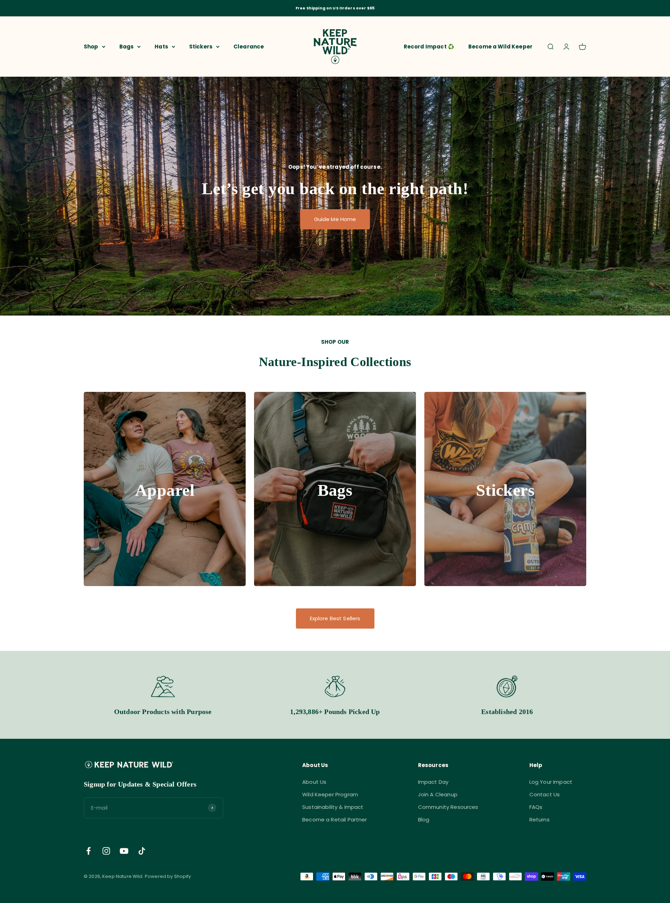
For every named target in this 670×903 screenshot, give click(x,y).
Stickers (201, 46)
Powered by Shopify (168, 876)
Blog (424, 819)
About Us (314, 782)
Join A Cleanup (437, 794)
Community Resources (448, 807)
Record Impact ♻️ (429, 46)
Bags (126, 46)
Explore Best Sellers (335, 618)
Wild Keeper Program (330, 794)
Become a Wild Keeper (500, 46)
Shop (91, 46)
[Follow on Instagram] (106, 851)
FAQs (536, 807)
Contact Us (544, 794)
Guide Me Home (335, 219)
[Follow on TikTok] (142, 851)
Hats (161, 46)
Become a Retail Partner (334, 819)
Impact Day (433, 782)
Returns (539, 819)
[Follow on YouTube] (124, 851)
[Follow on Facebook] (88, 851)
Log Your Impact (550, 782)
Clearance (248, 46)
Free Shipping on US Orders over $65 (335, 8)
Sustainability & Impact (332, 807)
